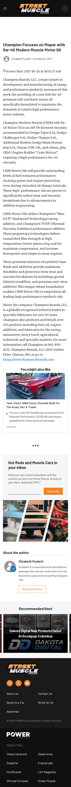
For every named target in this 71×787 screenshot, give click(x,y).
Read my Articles (32, 589)
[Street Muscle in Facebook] (18, 683)
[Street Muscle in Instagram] (10, 683)
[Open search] (65, 8)
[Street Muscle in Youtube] (27, 683)
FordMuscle (14, 772)
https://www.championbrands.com (28, 359)
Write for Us (45, 702)
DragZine (12, 763)
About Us (12, 693)
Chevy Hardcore (17, 754)
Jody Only (11, 426)
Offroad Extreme (17, 781)
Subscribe (53, 491)
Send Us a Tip (15, 702)
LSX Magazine (47, 772)
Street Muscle (46, 781)
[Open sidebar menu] (5, 8)
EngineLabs (45, 763)
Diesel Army (45, 754)
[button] (35, 71)
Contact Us (45, 693)
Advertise (13, 711)
